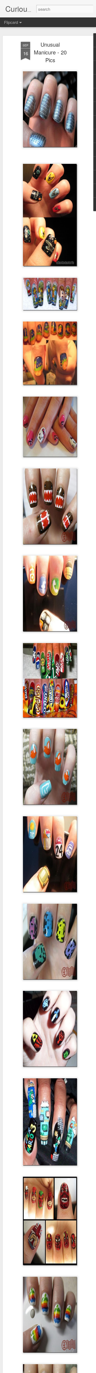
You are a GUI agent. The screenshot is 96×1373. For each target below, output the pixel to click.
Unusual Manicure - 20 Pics (50, 52)
